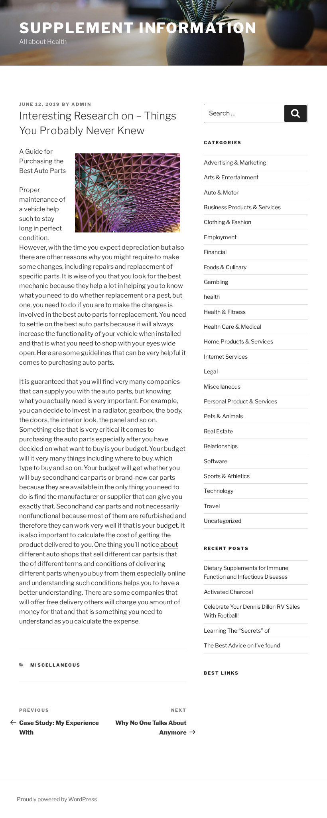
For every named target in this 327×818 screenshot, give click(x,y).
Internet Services (226, 356)
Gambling (216, 281)
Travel (212, 505)
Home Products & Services (238, 341)
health (212, 296)
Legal (211, 371)
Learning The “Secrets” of (237, 630)
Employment (220, 237)
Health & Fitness (225, 311)
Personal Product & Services (240, 401)
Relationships (221, 446)
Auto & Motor (221, 192)
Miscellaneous (55, 665)
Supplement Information (138, 28)
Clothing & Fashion (227, 221)
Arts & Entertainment (231, 177)
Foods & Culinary (225, 267)
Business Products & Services (242, 207)
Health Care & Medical (232, 326)
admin (81, 104)
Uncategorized (222, 520)
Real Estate (218, 431)
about (168, 544)
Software (215, 461)
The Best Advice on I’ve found (242, 645)
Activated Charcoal (228, 591)
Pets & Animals (223, 416)
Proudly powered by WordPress (57, 799)
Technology (218, 490)
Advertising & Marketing (235, 162)
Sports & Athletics (227, 476)
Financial (215, 251)
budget (167, 525)
